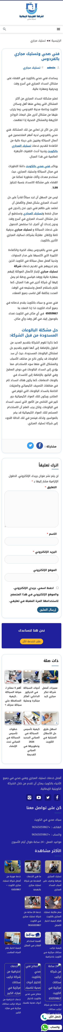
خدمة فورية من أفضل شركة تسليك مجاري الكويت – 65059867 (12, 883)
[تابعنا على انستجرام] (29, 798)
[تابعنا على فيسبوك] (57, 798)
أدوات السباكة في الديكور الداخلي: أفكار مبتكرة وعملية (31, 694)
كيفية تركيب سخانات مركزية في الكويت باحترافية (52, 952)
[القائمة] (58, 29)
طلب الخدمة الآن (32, 641)
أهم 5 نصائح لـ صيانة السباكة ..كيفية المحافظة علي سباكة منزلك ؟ (13, 696)
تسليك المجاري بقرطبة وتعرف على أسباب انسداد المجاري (52, 883)
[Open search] (5, 29)
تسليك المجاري (33, 213)
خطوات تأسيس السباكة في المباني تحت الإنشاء (13, 737)
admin (51, 67)
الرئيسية (56, 40)
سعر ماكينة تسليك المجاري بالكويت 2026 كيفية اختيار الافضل (52, 918)
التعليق (51, 487)
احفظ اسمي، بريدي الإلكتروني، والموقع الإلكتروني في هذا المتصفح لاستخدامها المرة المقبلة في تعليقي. (33, 594)
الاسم (52, 533)
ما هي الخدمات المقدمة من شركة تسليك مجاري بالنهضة (32, 883)
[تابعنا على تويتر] (48, 798)
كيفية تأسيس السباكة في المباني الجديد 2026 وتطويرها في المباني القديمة (31, 742)
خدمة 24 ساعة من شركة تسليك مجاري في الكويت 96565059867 (32, 918)
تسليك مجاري (38, 40)
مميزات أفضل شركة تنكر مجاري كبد (49, 692)
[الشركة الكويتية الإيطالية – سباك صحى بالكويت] (32, 12)
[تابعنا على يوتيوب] (39, 798)
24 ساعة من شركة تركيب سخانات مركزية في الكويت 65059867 (52, 1011)
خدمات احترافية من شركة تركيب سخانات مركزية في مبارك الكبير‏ (11, 1006)
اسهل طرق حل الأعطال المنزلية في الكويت (50, 735)
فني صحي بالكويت (38, 166)
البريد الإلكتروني (45, 551)
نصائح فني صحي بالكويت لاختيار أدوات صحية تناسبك (32, 998)
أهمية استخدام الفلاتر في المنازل (32, 943)
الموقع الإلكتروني (45, 570)
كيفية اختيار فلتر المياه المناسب (13, 950)
